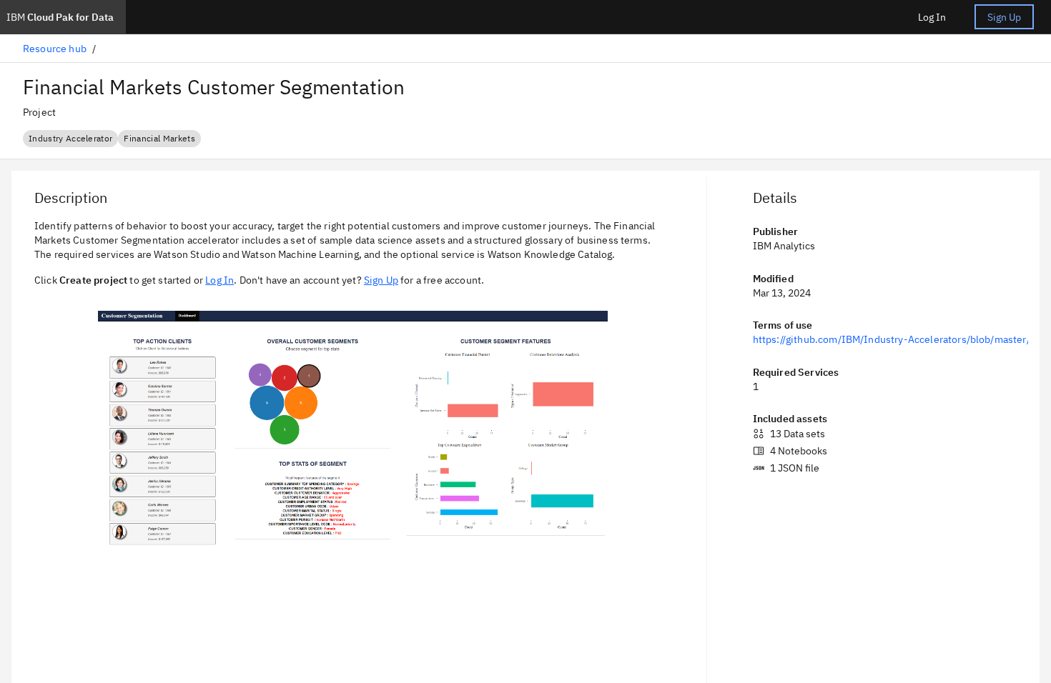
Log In (932, 17)
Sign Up (1004, 17)
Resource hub (55, 48)
